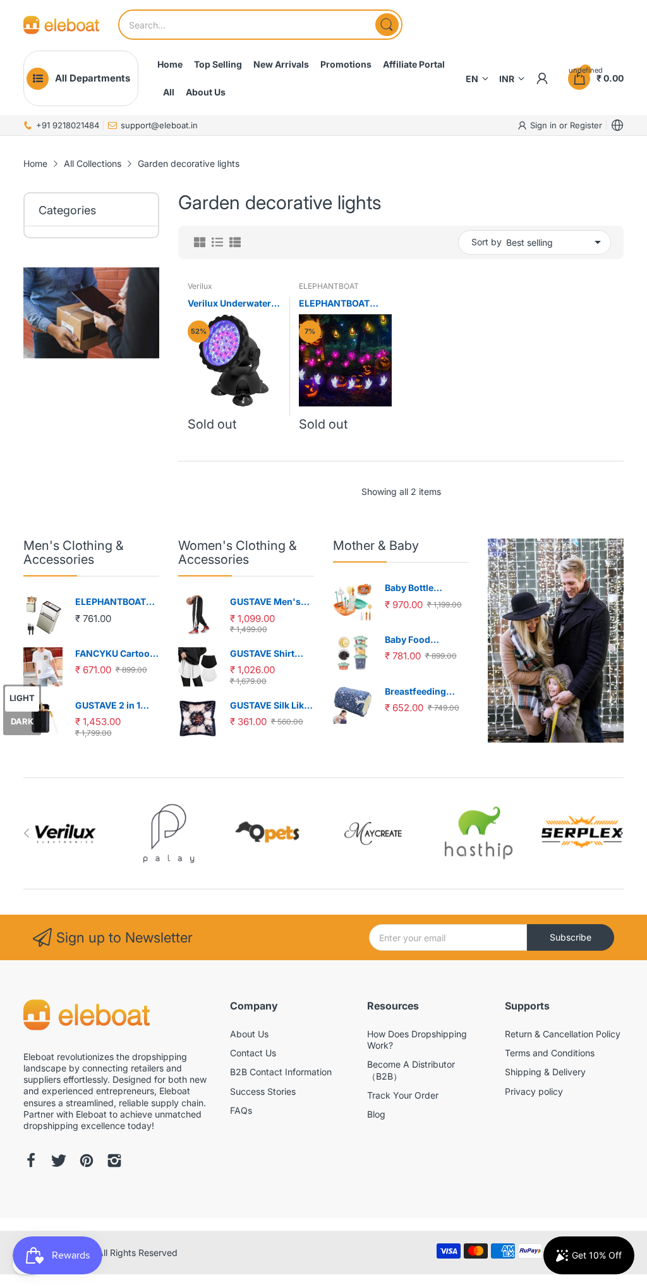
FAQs (241, 1110)
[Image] (556, 640)
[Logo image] (65, 833)
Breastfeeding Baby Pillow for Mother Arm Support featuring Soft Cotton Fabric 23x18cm (424, 692)
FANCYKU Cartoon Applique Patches (115, 654)
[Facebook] (31, 1162)
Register (586, 125)
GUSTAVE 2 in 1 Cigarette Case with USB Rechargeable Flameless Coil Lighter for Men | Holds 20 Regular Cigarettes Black (117, 706)
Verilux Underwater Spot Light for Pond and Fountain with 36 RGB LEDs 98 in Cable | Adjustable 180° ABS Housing (234, 304)
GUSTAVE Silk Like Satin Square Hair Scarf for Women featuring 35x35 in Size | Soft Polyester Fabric (270, 706)
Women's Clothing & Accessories (237, 552)
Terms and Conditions (550, 1052)
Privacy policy (534, 1091)
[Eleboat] (61, 25)
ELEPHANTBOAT (329, 286)
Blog (376, 1114)
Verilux (200, 286)
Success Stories (263, 1091)
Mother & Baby (376, 545)
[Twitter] (58, 1162)
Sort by (486, 241)
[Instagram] (114, 1162)
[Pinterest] (86, 1162)
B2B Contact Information (281, 1071)
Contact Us (253, 1052)
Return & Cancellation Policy (562, 1033)
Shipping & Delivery (545, 1071)
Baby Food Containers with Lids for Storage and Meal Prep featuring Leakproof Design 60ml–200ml (423, 640)
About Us (249, 1033)
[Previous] (620, 833)
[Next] (26, 833)
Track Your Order (402, 1095)
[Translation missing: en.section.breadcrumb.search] (387, 24)
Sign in (544, 125)
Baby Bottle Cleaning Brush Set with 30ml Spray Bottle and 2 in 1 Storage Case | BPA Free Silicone (426, 588)
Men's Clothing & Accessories (73, 552)
